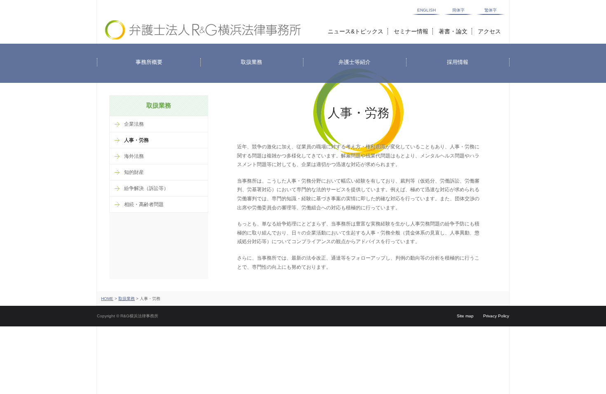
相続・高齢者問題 (144, 204)
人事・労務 (136, 140)
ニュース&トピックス (355, 31)
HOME (107, 298)
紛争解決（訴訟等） (146, 188)
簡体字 (458, 10)
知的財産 (134, 172)
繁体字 (490, 10)
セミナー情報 (411, 31)
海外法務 (134, 156)
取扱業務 (126, 298)
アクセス (489, 31)
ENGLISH (426, 10)
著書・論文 (453, 31)
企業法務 (134, 124)
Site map (465, 316)
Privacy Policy (496, 316)
